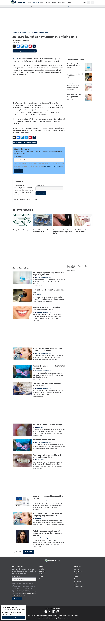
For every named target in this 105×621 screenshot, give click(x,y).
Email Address (18, 156)
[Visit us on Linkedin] (53, 611)
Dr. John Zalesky (39, 459)
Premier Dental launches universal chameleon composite (48, 308)
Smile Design (32, 32)
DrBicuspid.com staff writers (21, 40)
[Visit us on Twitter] (50, 611)
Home (14, 228)
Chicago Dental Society (20, 230)
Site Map (70, 615)
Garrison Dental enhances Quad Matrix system (47, 384)
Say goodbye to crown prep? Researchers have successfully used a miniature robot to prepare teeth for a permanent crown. (48, 299)
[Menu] (92, 2)
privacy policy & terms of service (52, 166)
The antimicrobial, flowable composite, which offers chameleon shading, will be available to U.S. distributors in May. (48, 375)
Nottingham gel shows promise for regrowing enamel (74, 65)
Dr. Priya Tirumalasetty (41, 538)
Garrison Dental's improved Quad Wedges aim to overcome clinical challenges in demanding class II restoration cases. (49, 392)
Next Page (28, 552)
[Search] (88, 2)
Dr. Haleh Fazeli (39, 427)
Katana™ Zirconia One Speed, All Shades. (73, 86)
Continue (41, 193)
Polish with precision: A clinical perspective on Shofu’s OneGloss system (47, 533)
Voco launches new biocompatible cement (48, 497)
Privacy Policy (31, 615)
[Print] (14, 46)
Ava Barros (38, 294)
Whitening (56, 228)
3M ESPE (16, 59)
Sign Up (18, 171)
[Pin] (30, 46)
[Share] (18, 46)
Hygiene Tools (37, 228)
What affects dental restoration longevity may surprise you (47, 514)
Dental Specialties (19, 32)
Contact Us (63, 615)
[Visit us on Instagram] (57, 611)
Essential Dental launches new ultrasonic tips (41, 231)
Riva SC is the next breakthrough (47, 424)
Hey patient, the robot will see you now (75, 75)
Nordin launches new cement (45, 440)
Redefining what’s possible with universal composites (47, 456)
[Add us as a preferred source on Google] (34, 46)
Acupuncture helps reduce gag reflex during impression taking (62, 231)
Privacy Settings (41, 615)
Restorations (44, 32)
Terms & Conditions (52, 615)
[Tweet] (26, 46)
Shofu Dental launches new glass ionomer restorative (74, 96)
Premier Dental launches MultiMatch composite (49, 367)
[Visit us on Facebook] (46, 611)
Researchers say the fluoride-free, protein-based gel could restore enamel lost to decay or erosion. (49, 282)
